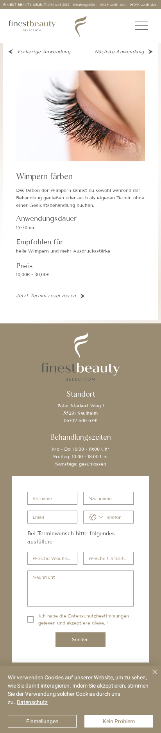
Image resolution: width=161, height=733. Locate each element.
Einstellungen (42, 721)
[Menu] (141, 26)
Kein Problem (119, 721)
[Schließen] (150, 676)
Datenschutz (32, 702)
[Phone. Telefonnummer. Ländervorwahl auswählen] (96, 517)
